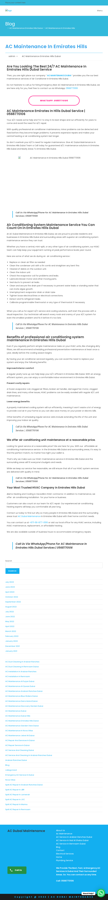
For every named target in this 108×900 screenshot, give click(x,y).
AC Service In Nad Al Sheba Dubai (72, 840)
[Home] (6, 28)
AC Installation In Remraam (17, 676)
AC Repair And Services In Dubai (20, 740)
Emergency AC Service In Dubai (19, 775)
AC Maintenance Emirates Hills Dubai (41, 56)
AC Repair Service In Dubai (17, 745)
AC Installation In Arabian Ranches (20, 671)
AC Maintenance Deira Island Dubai (21, 701)
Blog (7, 765)
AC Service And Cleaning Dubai (19, 750)
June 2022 (10, 616)
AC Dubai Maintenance (29, 516)
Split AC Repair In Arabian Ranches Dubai (24, 784)
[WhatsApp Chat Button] (101, 893)
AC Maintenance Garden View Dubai (22, 725)
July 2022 (9, 611)
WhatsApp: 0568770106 (54, 100)
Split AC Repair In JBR (14, 789)
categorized (11, 770)
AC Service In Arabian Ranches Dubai (74, 837)
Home (59, 857)
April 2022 (9, 626)
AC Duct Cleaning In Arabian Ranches (22, 661)
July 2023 (9, 582)
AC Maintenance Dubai (15, 711)
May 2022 (9, 621)
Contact (60, 850)
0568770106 (72, 88)
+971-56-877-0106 (39, 522)
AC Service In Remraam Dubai (71, 843)
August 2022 (11, 606)
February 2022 (11, 636)
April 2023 (9, 592)
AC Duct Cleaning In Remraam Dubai (22, 666)
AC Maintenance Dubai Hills (17, 716)
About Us (60, 830)
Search (8, 561)
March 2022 (10, 631)
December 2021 (12, 646)
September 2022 (13, 601)
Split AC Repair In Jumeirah (17, 794)
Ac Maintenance (64, 833)
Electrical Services (65, 853)
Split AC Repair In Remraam (17, 809)
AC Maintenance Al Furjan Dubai (19, 681)
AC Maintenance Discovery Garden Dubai (24, 706)
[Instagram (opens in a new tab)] (101, 2)
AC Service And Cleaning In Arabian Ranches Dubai (28, 755)
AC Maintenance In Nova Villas (19, 730)
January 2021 (11, 651)
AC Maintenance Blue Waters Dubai (21, 696)
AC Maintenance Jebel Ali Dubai (19, 735)
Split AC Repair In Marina (16, 804)
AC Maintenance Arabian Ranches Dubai (23, 691)
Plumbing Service (64, 860)
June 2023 (10, 587)
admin (12, 56)
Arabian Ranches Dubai (16, 760)
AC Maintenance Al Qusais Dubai (20, 686)
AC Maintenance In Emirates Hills (60, 28)
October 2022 (11, 597)
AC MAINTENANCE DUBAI (59, 75)
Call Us (18, 870)
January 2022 (11, 641)
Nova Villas (10, 780)
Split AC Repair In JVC (15, 799)
